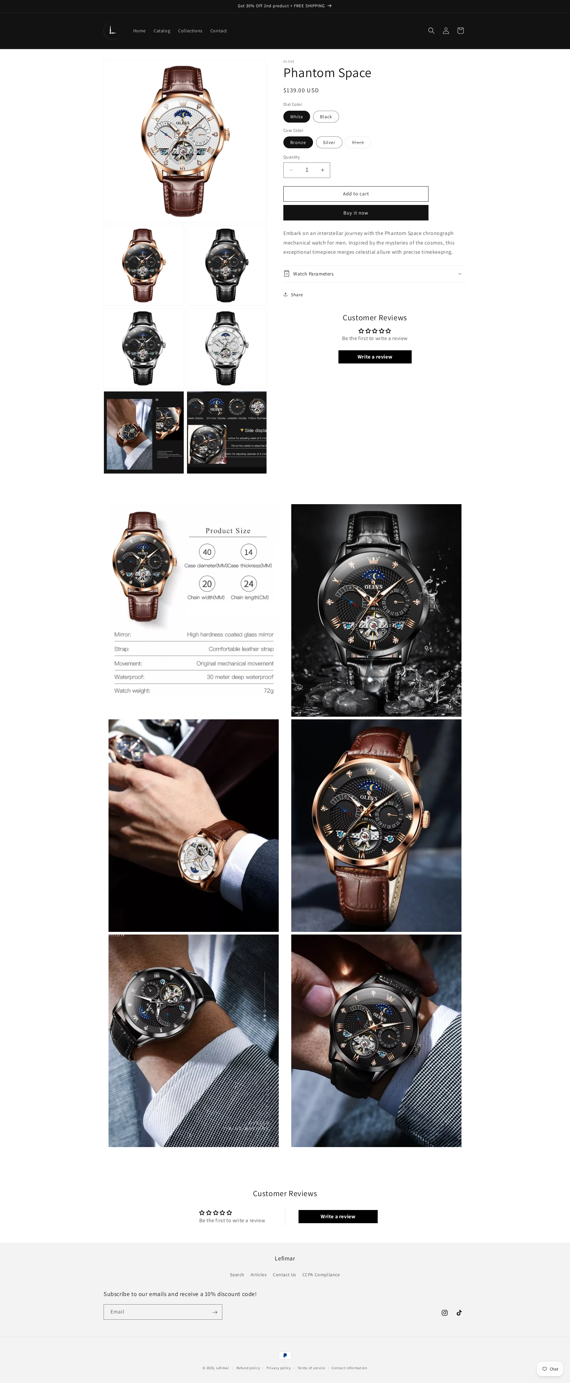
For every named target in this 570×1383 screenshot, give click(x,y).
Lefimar (222, 1368)
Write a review (375, 356)
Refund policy (248, 1367)
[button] (431, 30)
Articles (259, 1274)
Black (326, 116)
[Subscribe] (214, 1312)
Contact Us (284, 1274)
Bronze (298, 142)
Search (237, 1274)
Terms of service (311, 1367)
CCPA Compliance (321, 1274)
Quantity (291, 157)
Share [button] (297, 294)
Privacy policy (279, 1367)
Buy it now (355, 212)
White (296, 116)
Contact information (349, 1367)
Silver (329, 142)
